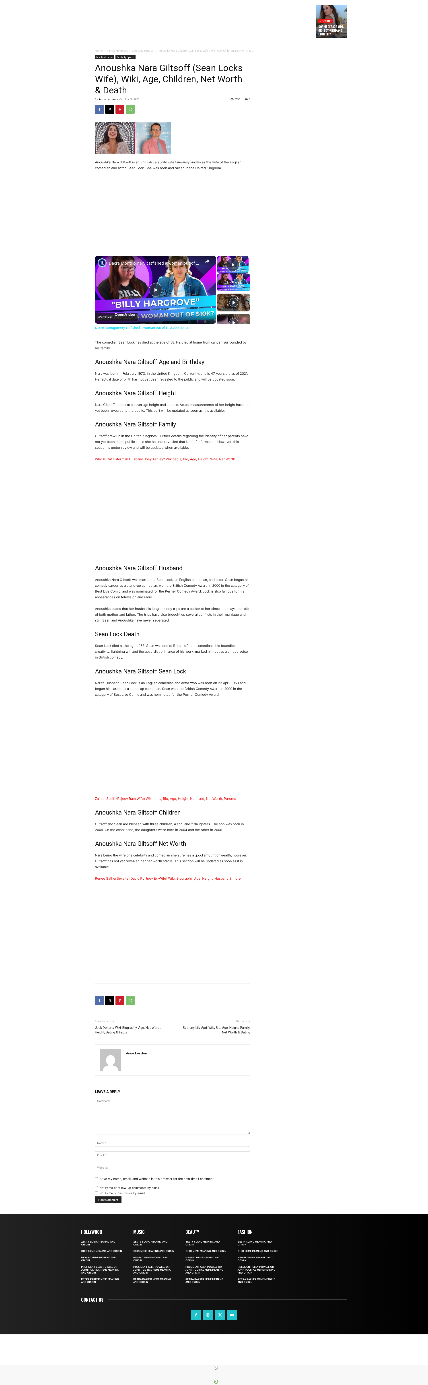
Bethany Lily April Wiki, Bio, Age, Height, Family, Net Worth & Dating (216, 1030)
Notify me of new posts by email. (122, 1193)
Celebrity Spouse (142, 51)
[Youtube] (232, 1315)
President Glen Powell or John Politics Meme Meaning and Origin (100, 1270)
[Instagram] (208, 1315)
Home (99, 51)
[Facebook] (99, 109)
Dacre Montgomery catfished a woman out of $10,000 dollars (155, 263)
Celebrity (326, 21)
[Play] (233, 302)
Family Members (117, 51)
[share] (207, 261)
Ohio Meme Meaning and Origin (101, 1251)
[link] (102, 262)
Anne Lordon (107, 99)
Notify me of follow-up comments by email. (129, 1187)
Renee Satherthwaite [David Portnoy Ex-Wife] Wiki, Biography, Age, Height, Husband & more (168, 878)
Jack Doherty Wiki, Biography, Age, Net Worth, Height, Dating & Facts (128, 1030)
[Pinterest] (119, 109)
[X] (109, 109)
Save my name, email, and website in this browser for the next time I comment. (157, 1179)
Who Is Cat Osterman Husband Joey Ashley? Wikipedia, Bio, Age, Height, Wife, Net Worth (165, 459)
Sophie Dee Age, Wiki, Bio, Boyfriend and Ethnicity (331, 30)
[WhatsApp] (130, 109)
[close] (216, 1368)
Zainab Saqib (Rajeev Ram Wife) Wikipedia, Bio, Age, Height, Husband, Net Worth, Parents (165, 798)
